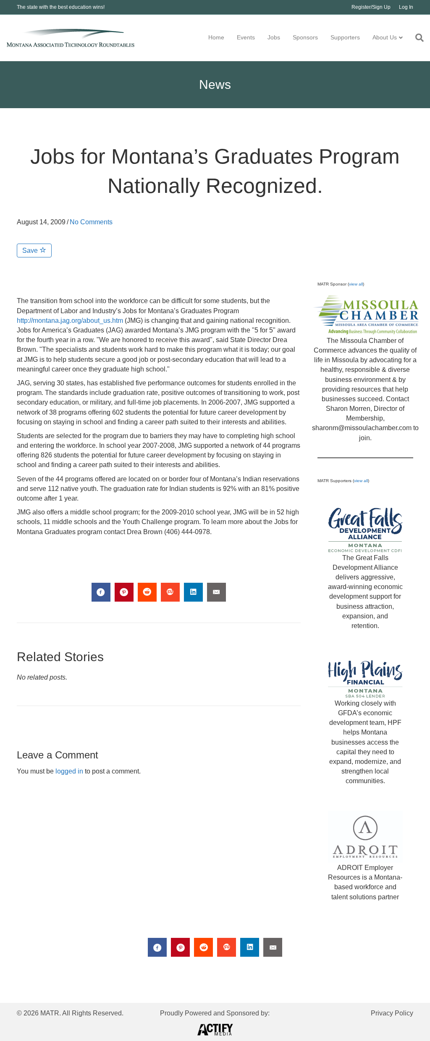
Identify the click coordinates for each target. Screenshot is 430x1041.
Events (246, 37)
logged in (69, 771)
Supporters (345, 37)
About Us (384, 37)
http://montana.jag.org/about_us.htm (70, 320)
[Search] (416, 37)
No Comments (91, 222)
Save (30, 250)
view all (356, 284)
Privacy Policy (392, 1013)
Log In (406, 7)
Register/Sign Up (371, 7)
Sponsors (305, 37)
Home (216, 37)
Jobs (273, 37)
